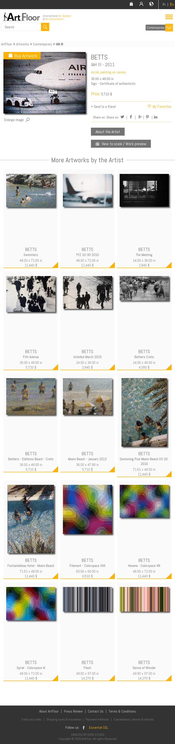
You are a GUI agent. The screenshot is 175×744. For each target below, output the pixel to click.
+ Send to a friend (103, 106)
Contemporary (156, 28)
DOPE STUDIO (95, 735)
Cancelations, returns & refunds (134, 719)
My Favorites (162, 106)
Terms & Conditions (122, 711)
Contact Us (95, 711)
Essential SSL (98, 727)
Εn (172, 4)
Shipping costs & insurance (63, 719)
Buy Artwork (25, 55)
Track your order (31, 719)
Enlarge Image (14, 119)
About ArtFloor (49, 711)
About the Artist (107, 131)
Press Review (73, 711)
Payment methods (97, 719)
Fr (164, 4)
